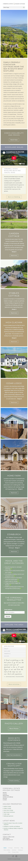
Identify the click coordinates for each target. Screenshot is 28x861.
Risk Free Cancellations (14, 755)
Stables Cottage (7, 808)
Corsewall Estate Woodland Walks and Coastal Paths (12, 170)
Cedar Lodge (6, 814)
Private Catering (14, 780)
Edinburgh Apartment (8, 816)
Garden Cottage (7, 806)
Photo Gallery (7, 850)
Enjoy (6, 648)
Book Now (14, 140)
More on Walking (14, 197)
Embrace (7, 653)
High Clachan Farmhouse (9, 812)
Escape (6, 656)
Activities (14, 850)
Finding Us (20, 850)
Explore (7, 651)
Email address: (8, 609)
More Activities (14, 684)
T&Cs (9, 852)
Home (5, 847)
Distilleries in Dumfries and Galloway (12, 826)
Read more (14, 255)
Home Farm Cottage (8, 810)
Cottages (10, 847)
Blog (22, 847)
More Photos (14, 728)
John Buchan (9, 646)
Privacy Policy (15, 852)
